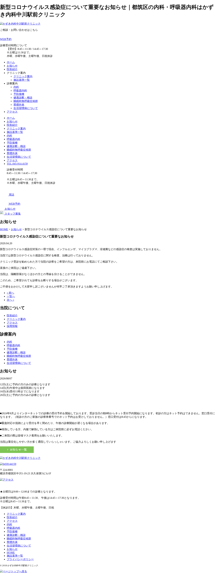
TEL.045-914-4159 (17, 163)
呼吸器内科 (20, 90)
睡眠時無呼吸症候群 (26, 101)
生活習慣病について (26, 108)
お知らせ (12, 65)
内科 (16, 87)
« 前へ (10, 292)
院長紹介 (12, 69)
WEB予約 (5, 39)
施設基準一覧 (22, 79)
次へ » (10, 299)
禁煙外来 (19, 104)
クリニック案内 (23, 76)
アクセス (12, 111)
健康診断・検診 (23, 97)
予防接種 (19, 94)
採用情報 (12, 326)
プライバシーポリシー (20, 559)
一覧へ (11, 296)
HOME (11, 552)
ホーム (11, 62)
